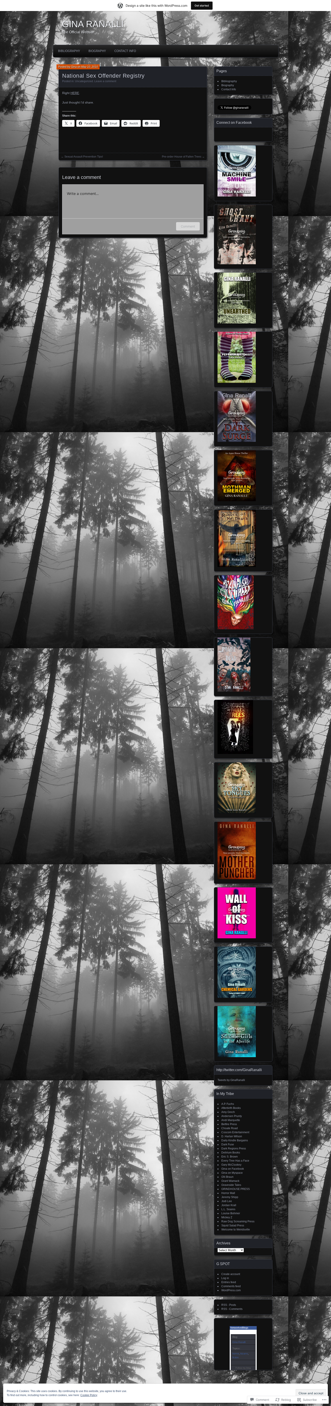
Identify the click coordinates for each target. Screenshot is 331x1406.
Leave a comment (105, 81)
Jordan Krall (228, 1205)
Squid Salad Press (232, 1225)
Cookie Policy (88, 1395)
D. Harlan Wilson (231, 1136)
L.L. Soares (228, 1209)
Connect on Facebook (234, 122)
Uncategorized (84, 81)
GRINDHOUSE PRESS (235, 1189)
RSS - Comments (232, 1309)
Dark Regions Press (233, 1148)
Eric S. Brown (229, 1156)
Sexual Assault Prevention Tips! (83, 156)
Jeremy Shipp (229, 1197)
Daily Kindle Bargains (234, 1140)
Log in (225, 1278)
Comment (188, 226)
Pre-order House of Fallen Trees (181, 156)
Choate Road (229, 1128)
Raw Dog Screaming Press (237, 1221)
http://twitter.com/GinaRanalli (239, 1070)
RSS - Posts (228, 1305)
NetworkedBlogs (239, 1327)
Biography (97, 51)
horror (235, 1353)
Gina (74, 66)
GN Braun (227, 1176)
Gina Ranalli (238, 1342)
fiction (235, 1357)
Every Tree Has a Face (235, 1160)
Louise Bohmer (230, 1213)
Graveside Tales (231, 1185)
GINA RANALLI (93, 24)
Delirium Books (230, 1152)
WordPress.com (231, 1290)
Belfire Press (229, 1124)
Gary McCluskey (231, 1164)
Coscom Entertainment (235, 1132)
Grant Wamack (230, 1181)
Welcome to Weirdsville (235, 1229)
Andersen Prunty (231, 1116)
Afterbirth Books (231, 1108)
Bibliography (69, 51)
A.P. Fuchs (227, 1104)
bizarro (244, 1353)
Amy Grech (228, 1112)
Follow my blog (243, 1368)
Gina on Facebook (232, 1168)
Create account (230, 1274)
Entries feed (228, 1282)
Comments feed (231, 1286)
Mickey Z (226, 1217)
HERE (74, 93)
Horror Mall (228, 1193)
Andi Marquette (230, 1120)
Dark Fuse (227, 1144)
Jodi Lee (226, 1201)
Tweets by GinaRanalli (231, 1080)
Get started (202, 5)
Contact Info (125, 51)
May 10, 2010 (89, 66)
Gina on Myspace (232, 1172)
